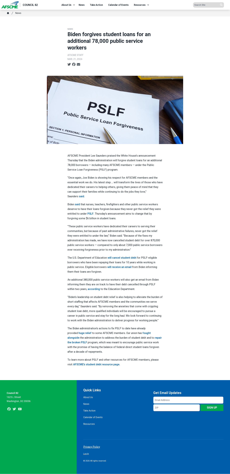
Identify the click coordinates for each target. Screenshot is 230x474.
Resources (139, 5)
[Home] (8, 13)
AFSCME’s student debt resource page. (96, 364)
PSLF (90, 213)
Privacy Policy (91, 446)
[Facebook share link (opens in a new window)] (73, 64)
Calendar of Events (118, 5)
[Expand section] (74, 5)
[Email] (78, 64)
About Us (66, 5)
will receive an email (119, 267)
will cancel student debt (122, 257)
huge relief (85, 333)
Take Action (96, 5)
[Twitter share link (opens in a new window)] (69, 64)
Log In (86, 454)
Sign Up (212, 407)
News (82, 5)
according (94, 289)
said (81, 196)
